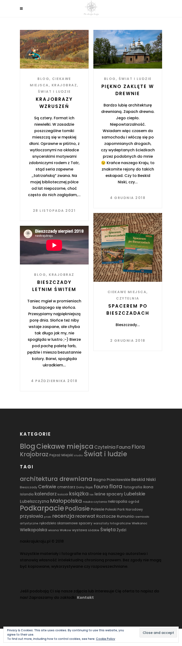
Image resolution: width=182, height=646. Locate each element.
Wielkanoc (139, 523)
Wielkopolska (33, 530)
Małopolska (66, 501)
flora (116, 486)
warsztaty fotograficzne (112, 523)
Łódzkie (93, 530)
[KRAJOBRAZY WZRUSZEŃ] (54, 49)
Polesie (97, 509)
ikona (148, 486)
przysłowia (31, 516)
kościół (63, 494)
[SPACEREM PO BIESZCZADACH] (127, 247)
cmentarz (66, 486)
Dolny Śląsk (84, 487)
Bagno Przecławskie (111, 479)
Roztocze (106, 516)
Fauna (123, 447)
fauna (101, 486)
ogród (133, 501)
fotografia (132, 487)
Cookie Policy (105, 639)
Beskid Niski (143, 479)
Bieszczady (28, 487)
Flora (138, 447)
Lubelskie (134, 493)
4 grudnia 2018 (128, 197)
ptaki (47, 517)
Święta (108, 529)
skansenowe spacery (74, 523)
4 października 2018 (54, 380)
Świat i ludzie (54, 91)
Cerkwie (47, 487)
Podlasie (77, 508)
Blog (43, 78)
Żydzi (121, 530)
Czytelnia (127, 298)
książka (79, 493)
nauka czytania (95, 502)
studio (78, 455)
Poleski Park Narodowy (124, 509)
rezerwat (85, 516)
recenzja (63, 516)
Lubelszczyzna (34, 501)
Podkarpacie (42, 508)
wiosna (53, 530)
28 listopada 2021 (54, 210)
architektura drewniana (56, 479)
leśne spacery (109, 494)
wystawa (79, 530)
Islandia (27, 494)
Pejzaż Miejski (61, 455)
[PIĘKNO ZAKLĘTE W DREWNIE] (127, 49)
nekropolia (117, 501)
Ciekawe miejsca (127, 292)
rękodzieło (47, 523)
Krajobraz (64, 85)
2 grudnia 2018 (128, 340)
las (92, 494)
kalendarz (46, 494)
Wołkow (65, 530)
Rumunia (125, 516)
